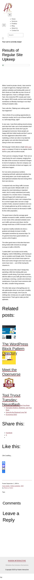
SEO (22, 486)
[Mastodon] (17, 465)
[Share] (17, 471)
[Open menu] (4, 25)
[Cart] (3, 38)
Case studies (6, 486)
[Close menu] (10, 14)
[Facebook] (17, 462)
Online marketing (15, 486)
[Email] (17, 468)
